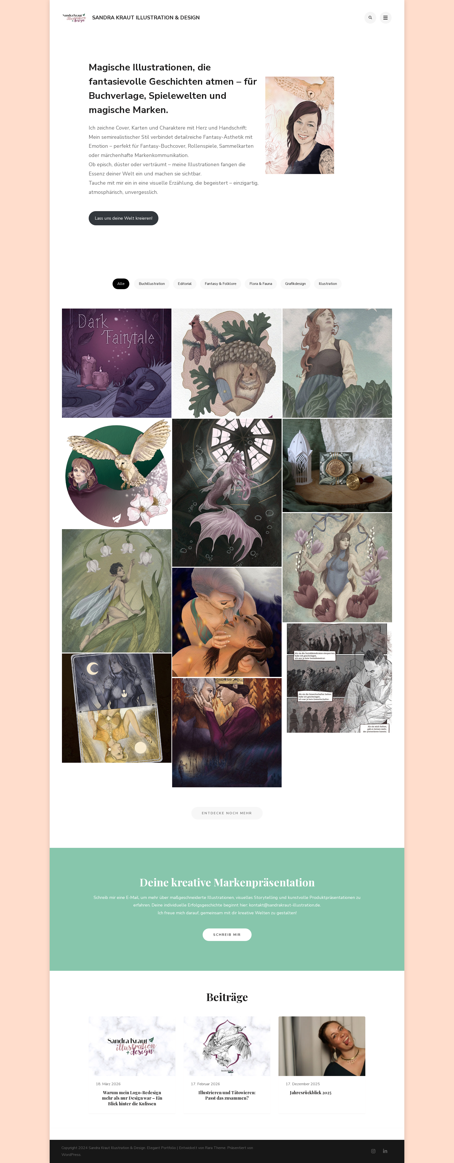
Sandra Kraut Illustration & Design (146, 17)
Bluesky (320, 245)
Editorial (185, 283)
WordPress (71, 1154)
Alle (121, 283)
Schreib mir (227, 934)
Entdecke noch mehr (227, 813)
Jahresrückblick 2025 (310, 1092)
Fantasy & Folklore (220, 283)
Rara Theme (215, 1147)
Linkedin (154, 245)
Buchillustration (152, 283)
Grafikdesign (295, 283)
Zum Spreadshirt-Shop (109, 245)
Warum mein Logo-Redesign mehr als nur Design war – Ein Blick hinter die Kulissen (132, 1098)
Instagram (211, 245)
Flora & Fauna (260, 283)
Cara (262, 245)
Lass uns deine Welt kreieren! (123, 218)
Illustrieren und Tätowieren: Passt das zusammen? (227, 1095)
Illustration (328, 283)
